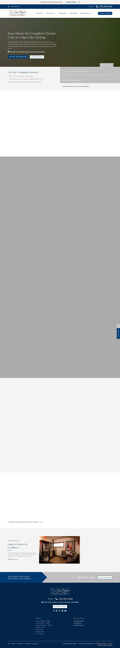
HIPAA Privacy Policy (101, 643)
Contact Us (14, 6)
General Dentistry (23, 462)
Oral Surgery (65, 472)
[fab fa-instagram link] (59, 611)
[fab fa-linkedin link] (62, 611)
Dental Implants (66, 462)
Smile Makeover (60, 424)
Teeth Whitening (22, 472)
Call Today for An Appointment (70, 80)
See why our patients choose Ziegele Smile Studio (27, 52)
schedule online (36, 506)
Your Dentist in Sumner (62, 127)
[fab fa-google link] (57, 611)
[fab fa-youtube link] (65, 611)
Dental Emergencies (68, 469)
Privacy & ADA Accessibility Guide (86, 643)
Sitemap (110, 643)
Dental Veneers (22, 469)
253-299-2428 (45, 504)
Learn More (23, 439)
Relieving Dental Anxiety (69, 464)
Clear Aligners (96, 424)
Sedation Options (67, 467)
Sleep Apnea (87, 469)
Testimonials (62, 13)
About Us (39, 13)
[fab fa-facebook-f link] (54, 611)
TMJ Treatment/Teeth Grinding (92, 464)
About (13, 643)
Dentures (42, 472)
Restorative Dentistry (46, 467)
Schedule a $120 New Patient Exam (51, 2)
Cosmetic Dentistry (23, 424)
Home (9, 643)
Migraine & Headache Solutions (92, 467)
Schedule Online (71, 2)
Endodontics (87, 462)
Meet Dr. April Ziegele (58, 124)
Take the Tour (12, 559)
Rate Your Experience (26, 377)
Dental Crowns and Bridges (47, 469)
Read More (53, 140)
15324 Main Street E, (75, 86)
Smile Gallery (73, 13)
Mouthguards (22, 464)
